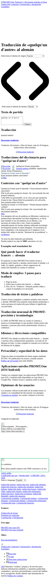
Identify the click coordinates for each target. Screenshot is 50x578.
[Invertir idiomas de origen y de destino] (25, 104)
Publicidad (12, 562)
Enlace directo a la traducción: (13, 429)
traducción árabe (14, 489)
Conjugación (30, 4)
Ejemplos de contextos (10, 515)
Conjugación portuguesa (36, 501)
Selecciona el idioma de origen (13, 56)
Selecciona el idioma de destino (14, 106)
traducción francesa (9, 487)
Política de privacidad (9, 361)
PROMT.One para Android (12, 530)
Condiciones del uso (9, 475)
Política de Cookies (15, 576)
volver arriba (6, 473)
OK (2, 566)
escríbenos (5, 234)
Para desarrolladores (9, 540)
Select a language (8, 480)
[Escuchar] (6, 166)
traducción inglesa (8, 484)
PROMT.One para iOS (10, 528)
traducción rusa (23, 484)
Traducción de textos (9, 513)
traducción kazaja (29, 489)
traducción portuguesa (32, 491)
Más (2, 214)
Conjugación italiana (17, 501)
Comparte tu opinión (9, 395)
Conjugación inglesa (28, 498)
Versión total (24, 475)
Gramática (5, 7)
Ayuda (11, 557)
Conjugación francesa (25, 503)
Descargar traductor (10, 140)
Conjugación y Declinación (12, 518)
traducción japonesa (17, 496)
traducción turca (7, 494)
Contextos (15, 4)
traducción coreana (14, 491)
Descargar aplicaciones (17, 559)
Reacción (12, 554)
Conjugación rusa (8, 503)
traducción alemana (38, 484)
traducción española (26, 487)
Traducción (5, 4)
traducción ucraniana (23, 494)
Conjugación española (10, 498)
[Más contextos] (4, 178)
